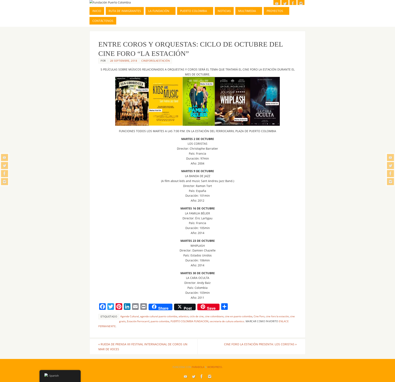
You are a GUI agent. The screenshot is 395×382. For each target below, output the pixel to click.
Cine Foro (259, 316)
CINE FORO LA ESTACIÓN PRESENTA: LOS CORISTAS (260, 344)
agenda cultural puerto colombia (158, 316)
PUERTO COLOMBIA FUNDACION (189, 321)
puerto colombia (160, 321)
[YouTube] (4, 157)
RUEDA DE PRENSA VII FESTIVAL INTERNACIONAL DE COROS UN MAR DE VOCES (142, 346)
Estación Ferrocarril (138, 321)
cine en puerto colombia (238, 316)
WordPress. (215, 367)
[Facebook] (4, 173)
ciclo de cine (197, 316)
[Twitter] (4, 165)
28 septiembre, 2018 (123, 60)
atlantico (183, 316)
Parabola (198, 367)
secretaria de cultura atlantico (227, 321)
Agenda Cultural (129, 316)
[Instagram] (4, 181)
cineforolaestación (155, 60)
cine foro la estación (277, 316)
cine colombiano (214, 316)
